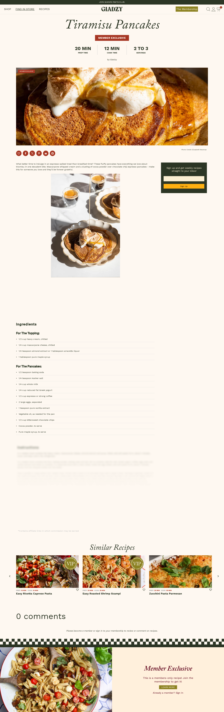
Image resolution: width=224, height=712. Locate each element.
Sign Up (184, 186)
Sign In (179, 692)
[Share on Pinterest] (39, 153)
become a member (83, 631)
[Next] (218, 576)
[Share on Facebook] (25, 153)
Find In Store (25, 9)
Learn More (168, 687)
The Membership (186, 9)
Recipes (44, 9)
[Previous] (10, 576)
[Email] (45, 153)
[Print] (52, 153)
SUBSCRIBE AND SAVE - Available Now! (112, 2)
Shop (7, 9)
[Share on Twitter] (32, 153)
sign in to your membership (109, 631)
